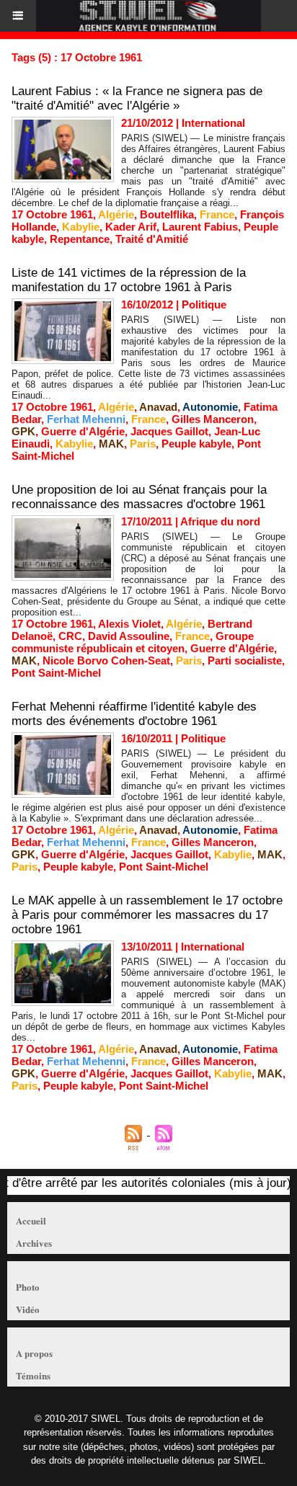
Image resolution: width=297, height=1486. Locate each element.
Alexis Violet (129, 624)
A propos (34, 1353)
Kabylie (80, 227)
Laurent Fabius (200, 227)
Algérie (116, 214)
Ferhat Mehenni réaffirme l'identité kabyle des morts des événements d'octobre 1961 (134, 714)
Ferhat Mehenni (86, 419)
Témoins (33, 1375)
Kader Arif (130, 227)
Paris (143, 443)
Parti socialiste (245, 660)
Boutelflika (167, 214)
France (217, 214)
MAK (111, 443)
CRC (70, 636)
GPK (23, 431)
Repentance (80, 239)
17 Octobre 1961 (52, 214)
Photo (28, 1287)
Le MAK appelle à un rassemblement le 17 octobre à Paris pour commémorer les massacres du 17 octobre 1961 (147, 915)
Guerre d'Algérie (83, 431)
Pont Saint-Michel (56, 673)
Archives (34, 1243)
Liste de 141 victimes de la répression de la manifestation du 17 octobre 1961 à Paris (129, 280)
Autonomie (210, 407)
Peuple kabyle (196, 443)
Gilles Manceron (213, 419)
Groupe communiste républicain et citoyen (133, 642)
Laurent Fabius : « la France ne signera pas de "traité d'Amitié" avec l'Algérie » (137, 98)
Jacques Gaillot (169, 431)
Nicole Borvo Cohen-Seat (106, 660)
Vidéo (28, 1309)
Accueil (31, 1220)
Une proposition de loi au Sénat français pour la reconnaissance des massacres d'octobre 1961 (139, 497)
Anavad (158, 407)
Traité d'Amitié (151, 239)
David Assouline (128, 636)
